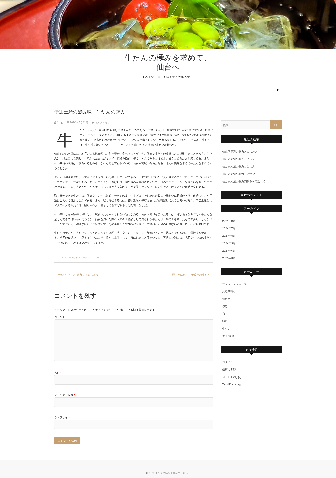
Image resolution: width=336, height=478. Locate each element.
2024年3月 (228, 258)
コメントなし (102, 122)
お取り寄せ (229, 291)
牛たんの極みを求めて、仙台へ (168, 62)
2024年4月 (228, 250)
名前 (58, 372)
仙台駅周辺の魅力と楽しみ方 (240, 151)
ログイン (227, 362)
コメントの (231, 376)
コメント (59, 317)
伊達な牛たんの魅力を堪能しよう (76, 274)
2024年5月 (228, 243)
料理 (78, 257)
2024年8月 (228, 220)
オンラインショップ (234, 284)
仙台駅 (226, 298)
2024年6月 (228, 235)
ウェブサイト (62, 417)
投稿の (229, 369)
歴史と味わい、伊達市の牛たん (193, 274)
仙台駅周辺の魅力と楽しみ (238, 166)
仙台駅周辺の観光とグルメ (238, 159)
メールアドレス (64, 395)
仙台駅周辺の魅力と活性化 (238, 174)
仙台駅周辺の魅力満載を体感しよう (244, 181)
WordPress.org (231, 384)
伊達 (71, 257)
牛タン (86, 257)
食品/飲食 (228, 335)
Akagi (60, 122)
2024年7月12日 (79, 122)
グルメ (98, 257)
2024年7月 (228, 228)
